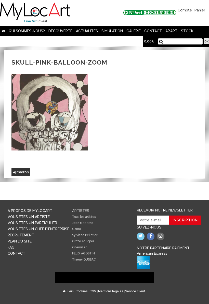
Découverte (60, 31)
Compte (185, 10)
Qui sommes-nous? (27, 31)
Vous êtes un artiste (29, 217)
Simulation (112, 31)
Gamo (76, 229)
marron (23, 172)
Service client (135, 291)
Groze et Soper (83, 241)
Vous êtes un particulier (32, 223)
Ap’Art (171, 31)
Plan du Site (20, 241)
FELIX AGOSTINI (84, 253)
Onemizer (79, 247)
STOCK (187, 31)
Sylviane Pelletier (84, 235)
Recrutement (21, 235)
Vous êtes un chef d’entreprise (38, 229)
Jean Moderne (82, 223)
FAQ (11, 247)
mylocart (35, 13)
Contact (153, 31)
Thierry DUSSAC (84, 259)
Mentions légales (110, 291)
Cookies (81, 291)
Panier (199, 10)
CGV (92, 291)
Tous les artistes (84, 217)
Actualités (87, 31)
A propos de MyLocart (30, 211)
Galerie (133, 31)
